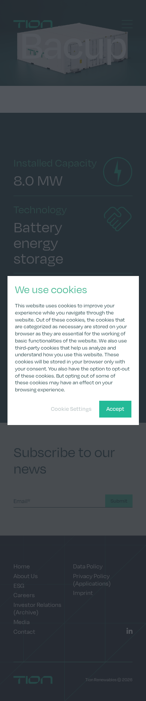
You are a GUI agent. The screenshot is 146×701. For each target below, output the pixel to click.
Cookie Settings (71, 408)
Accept (115, 408)
